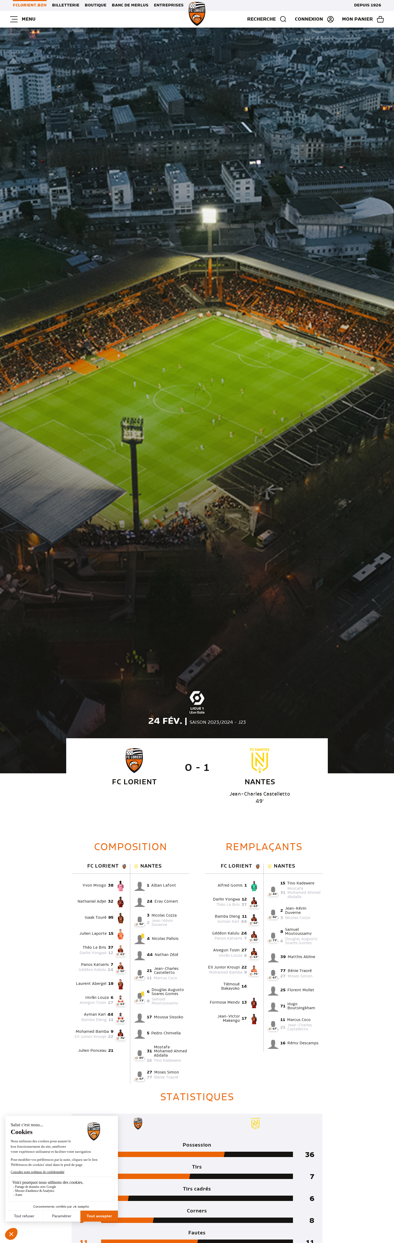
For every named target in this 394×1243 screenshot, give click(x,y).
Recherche (261, 19)
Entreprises (169, 5)
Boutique (95, 5)
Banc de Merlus (130, 5)
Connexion (309, 19)
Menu (28, 19)
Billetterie (65, 5)
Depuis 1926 (367, 5)
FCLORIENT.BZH (30, 5)
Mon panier (357, 19)
